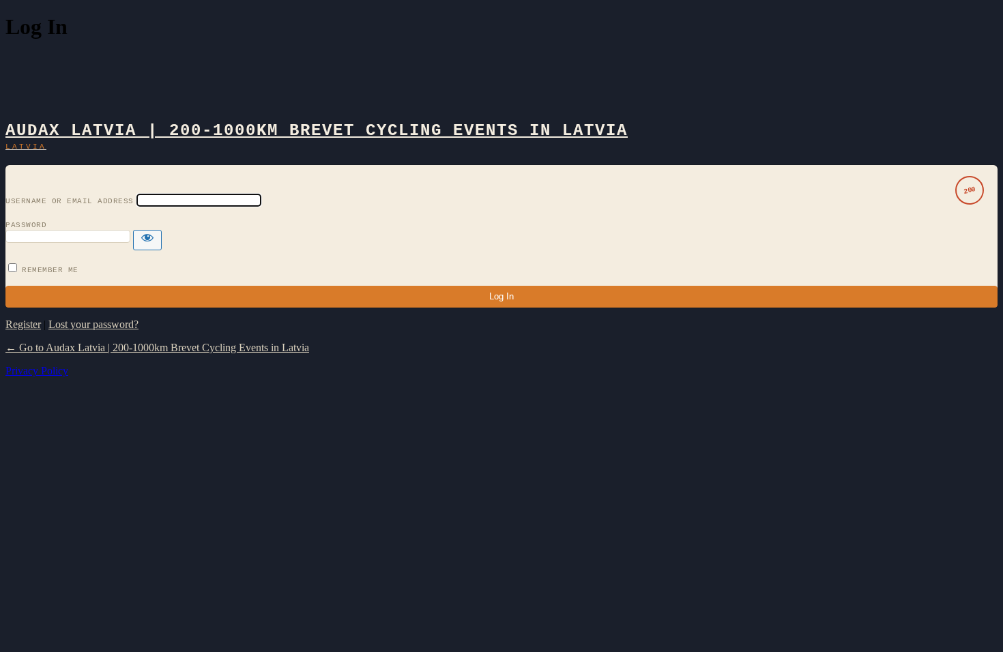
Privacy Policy (36, 370)
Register (23, 324)
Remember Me (50, 270)
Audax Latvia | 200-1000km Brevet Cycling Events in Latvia (316, 130)
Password (25, 225)
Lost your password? (93, 324)
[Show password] (147, 240)
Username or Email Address (69, 201)
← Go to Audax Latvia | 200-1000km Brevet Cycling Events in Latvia (157, 347)
